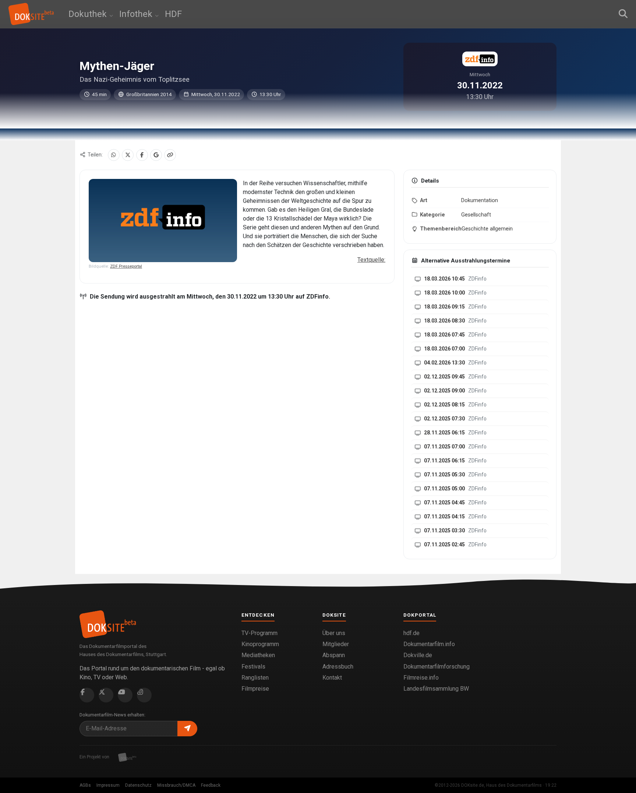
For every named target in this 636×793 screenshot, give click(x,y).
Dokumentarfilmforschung (436, 666)
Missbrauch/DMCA (176, 785)
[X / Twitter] (128, 155)
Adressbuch (337, 666)
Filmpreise (255, 688)
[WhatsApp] (114, 155)
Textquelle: (371, 259)
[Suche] (623, 14)
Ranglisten (255, 677)
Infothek (137, 14)
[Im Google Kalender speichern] (156, 155)
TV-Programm (259, 633)
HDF (173, 14)
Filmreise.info (421, 677)
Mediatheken (258, 655)
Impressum (108, 785)
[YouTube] (125, 695)
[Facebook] (142, 155)
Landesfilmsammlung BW (436, 688)
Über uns (333, 633)
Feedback (210, 785)
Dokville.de (417, 655)
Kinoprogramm (260, 644)
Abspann (333, 655)
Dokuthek (88, 14)
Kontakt (332, 677)
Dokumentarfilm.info (429, 644)
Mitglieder (335, 644)
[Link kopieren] (170, 155)
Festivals (253, 666)
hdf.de (411, 633)
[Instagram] (144, 695)
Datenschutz (138, 785)
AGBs (85, 785)
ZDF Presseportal (126, 266)
